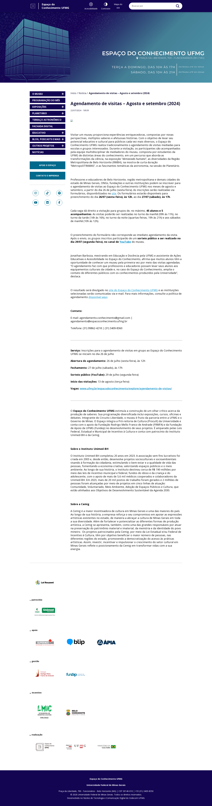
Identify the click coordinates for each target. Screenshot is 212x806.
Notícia (82, 93)
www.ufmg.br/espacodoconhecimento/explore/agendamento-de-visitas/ (126, 388)
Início (73, 93)
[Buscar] (177, 6)
